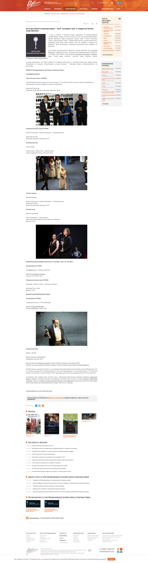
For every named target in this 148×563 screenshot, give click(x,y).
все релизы (105, 103)
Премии (75, 537)
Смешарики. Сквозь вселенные (108, 31)
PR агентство (31, 533)
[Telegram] (40, 406)
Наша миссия (43, 535)
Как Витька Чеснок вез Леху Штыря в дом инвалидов (56, 381)
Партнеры (42, 537)
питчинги (72, 13)
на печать (92, 23)
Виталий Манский (38, 306)
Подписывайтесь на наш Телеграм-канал (39, 391)
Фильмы (94, 9)
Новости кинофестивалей (53, 21)
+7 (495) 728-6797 (106, 549)
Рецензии (90, 540)
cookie (42, 559)
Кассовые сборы (92, 538)
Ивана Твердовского (41, 58)
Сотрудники (43, 540)
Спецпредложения (30, 538)
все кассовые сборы (108, 54)
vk (121, 2)
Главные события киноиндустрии (40, 21)
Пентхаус (104, 75)
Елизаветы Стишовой (82, 54)
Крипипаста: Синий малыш (108, 95)
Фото (118, 9)
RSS (112, 2)
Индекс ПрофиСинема (93, 535)
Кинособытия (70, 9)
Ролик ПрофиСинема (45, 538)
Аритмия (29, 381)
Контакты (28, 541)
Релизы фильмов (64, 542)
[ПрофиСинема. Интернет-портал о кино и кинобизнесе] (34, 3)
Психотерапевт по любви (108, 91)
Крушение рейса (107, 36)
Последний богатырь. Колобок (108, 27)
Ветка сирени (105, 71)
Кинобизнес (81, 13)
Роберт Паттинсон (44, 363)
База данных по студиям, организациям (112, 535)
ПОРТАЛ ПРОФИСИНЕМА (48, 533)
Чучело (103, 83)
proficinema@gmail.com (106, 551)
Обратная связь (44, 541)
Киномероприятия (106, 541)
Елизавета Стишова (38, 274)
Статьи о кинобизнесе (93, 537)
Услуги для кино (106, 538)
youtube (115, 2)
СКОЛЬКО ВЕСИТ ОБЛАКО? (107, 43)
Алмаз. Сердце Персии (107, 68)
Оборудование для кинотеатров (110, 540)
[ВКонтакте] (36, 406)
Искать (92, 3)
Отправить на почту (96, 23)
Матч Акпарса (106, 46)
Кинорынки (76, 540)
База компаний (107, 9)
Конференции (76, 541)
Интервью (57, 9)
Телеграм (60, 398)
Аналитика (84, 9)
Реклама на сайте (30, 540)
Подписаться (103, 2)
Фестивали (76, 535)
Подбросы (30, 58)
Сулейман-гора (31, 270)
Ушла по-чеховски (107, 48)
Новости (47, 9)
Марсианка (104, 89)
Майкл (105, 38)
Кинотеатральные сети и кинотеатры (111, 537)
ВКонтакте (53, 398)
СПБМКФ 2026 (64, 13)
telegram (118, 2)
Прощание (106, 33)
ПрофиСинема (29, 21)
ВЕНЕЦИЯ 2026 (55, 13)
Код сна (104, 86)
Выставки (75, 538)
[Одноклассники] (43, 406)
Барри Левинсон (83, 365)
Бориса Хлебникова (90, 379)
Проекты (28, 537)
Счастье (105, 40)
